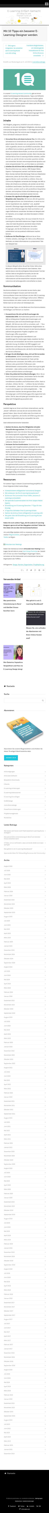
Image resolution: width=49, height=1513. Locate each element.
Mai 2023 (7, 1030)
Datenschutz (18, 1501)
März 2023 (7, 1038)
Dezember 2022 (9, 1051)
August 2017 (8, 1319)
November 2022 (9, 1055)
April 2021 (7, 1135)
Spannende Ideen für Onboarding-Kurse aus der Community (24, 853)
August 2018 (8, 1269)
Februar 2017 (8, 1345)
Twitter (5, 537)
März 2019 (7, 1240)
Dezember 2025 (9, 900)
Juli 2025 (7, 921)
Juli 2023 (7, 1022)
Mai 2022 (7, 1080)
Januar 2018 (8, 1298)
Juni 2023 (7, 1026)
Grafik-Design (8, 801)
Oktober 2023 (8, 1009)
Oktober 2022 (8, 1059)
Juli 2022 (7, 1072)
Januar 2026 (8, 896)
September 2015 (9, 1416)
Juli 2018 (7, 1273)
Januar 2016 (8, 1399)
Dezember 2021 (9, 1101)
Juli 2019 (7, 1223)
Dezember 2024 (9, 950)
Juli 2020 (7, 1173)
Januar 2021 (8, 1147)
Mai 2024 (7, 980)
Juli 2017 (7, 1324)
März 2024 (7, 988)
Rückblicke (7, 818)
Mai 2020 (7, 1181)
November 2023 (9, 1005)
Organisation (28, 565)
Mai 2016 (7, 1382)
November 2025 (9, 904)
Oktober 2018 (8, 1261)
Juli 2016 (7, 1374)
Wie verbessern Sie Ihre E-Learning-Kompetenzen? (22, 493)
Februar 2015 (8, 1445)
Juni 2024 (7, 975)
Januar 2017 (8, 1349)
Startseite (10, 686)
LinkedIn (31, 1506)
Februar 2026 (8, 891)
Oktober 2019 (8, 1210)
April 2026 (7, 883)
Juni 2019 (7, 1227)
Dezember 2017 (9, 1303)
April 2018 (7, 1286)
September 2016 (9, 1366)
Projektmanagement (11, 814)
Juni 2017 (7, 1328)
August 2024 (8, 967)
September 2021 (9, 1114)
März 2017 (7, 1340)
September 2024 (9, 963)
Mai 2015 (7, 1433)
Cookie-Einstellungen (28, 1501)
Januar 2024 (8, 996)
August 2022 (8, 1068)
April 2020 (7, 1185)
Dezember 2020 (9, 1152)
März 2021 (7, 1139)
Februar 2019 (8, 1244)
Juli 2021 (7, 1122)
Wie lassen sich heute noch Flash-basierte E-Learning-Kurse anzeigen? (24, 832)
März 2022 (7, 1089)
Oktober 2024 (8, 959)
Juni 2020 (7, 1177)
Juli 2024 (7, 971)
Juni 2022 (7, 1076)
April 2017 (7, 1336)
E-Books (6, 784)
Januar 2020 (8, 1198)
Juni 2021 (7, 1126)
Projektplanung (38, 565)
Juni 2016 (7, 1378)
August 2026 (8, 866)
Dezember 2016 (9, 1353)
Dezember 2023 (9, 1001)
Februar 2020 (8, 1194)
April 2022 (7, 1084)
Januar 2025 (8, 946)
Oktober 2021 (8, 1110)
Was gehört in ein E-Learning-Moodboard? (18, 849)
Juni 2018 (7, 1277)
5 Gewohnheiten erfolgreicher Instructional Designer (23, 491)
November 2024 (9, 954)
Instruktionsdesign (38, 62)
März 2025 (7, 938)
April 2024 (7, 984)
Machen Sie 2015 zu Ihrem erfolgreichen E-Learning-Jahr (24, 513)
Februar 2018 (8, 1294)
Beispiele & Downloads (11, 780)
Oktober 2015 (8, 1412)
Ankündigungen (9, 772)
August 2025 (8, 917)
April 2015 (7, 1437)
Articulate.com (25, 1509)
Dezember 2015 (9, 1403)
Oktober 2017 (8, 1311)
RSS (40, 1506)
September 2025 (9, 912)
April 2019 (7, 1236)
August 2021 (8, 1118)
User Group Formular (30, 551)
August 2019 (8, 1219)
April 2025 (7, 933)
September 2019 (9, 1215)
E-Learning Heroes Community (21, 94)
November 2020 (9, 1156)
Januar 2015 (8, 1449)
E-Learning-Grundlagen (12, 797)
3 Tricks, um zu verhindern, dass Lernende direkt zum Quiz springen (23, 844)
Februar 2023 (8, 1043)
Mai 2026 (7, 879)
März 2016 (7, 1391)
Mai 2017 (7, 1332)
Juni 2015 (7, 1429)
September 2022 (9, 1063)
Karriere (20, 565)
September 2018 (9, 1265)
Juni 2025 (7, 925)
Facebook (13, 1506)
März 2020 (7, 1189)
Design (15, 565)
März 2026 (7, 887)
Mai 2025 (7, 929)
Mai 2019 (7, 1231)
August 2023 (8, 1017)
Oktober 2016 (8, 1361)
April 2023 (7, 1034)
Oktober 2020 (8, 1160)
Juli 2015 (7, 1424)
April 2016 (7, 1387)
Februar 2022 (8, 1093)
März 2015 (7, 1441)
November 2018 (9, 1256)
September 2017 (9, 1315)
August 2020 (8, 1168)
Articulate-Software (10, 776)
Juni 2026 (7, 875)
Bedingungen (38, 1498)
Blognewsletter (14, 535)
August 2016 (8, 1370)
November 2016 (9, 1357)
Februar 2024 (8, 992)
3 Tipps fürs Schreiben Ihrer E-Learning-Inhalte (20, 511)
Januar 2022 (8, 1097)
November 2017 (9, 1307)
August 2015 (8, 1420)
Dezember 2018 (9, 1252)
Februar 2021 (8, 1143)
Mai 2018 (7, 1282)
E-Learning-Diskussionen (12, 793)
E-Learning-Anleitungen (12, 788)
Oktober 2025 (8, 908)
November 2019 (9, 1206)
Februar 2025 (8, 942)
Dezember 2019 (9, 1202)
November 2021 (9, 1105)
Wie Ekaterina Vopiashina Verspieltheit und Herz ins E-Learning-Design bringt (13, 666)
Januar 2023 (8, 1047)
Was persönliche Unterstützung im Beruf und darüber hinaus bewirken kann (22, 838)
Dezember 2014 (9, 1454)
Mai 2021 (7, 1131)
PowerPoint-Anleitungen (12, 809)
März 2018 (7, 1290)
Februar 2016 (8, 1395)
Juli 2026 (7, 870)
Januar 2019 (8, 1248)
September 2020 (9, 1164)
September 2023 (9, 1013)
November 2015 (9, 1408)
